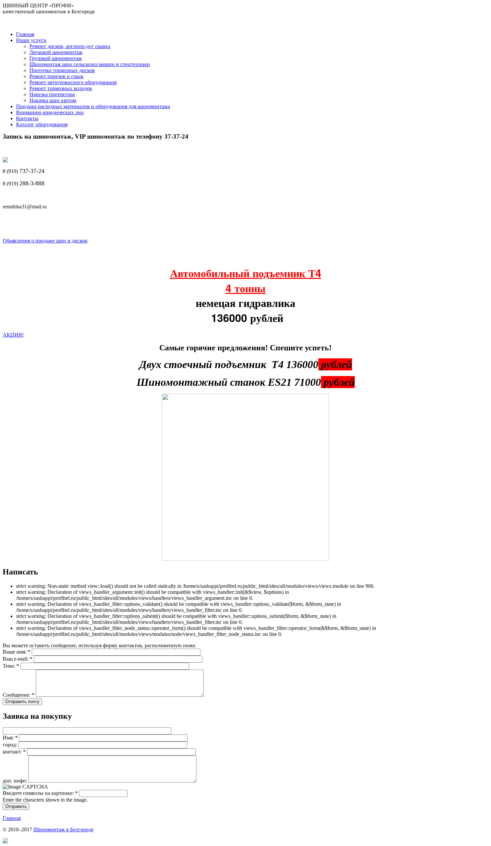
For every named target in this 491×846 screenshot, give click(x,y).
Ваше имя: (16, 652)
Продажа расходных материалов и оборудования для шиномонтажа (93, 106)
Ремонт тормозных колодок (60, 88)
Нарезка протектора (52, 94)
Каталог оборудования (41, 124)
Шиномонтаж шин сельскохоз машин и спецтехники (89, 64)
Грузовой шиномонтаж (55, 58)
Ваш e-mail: (17, 659)
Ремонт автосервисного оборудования (73, 82)
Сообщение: (18, 695)
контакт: (14, 751)
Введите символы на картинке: (40, 793)
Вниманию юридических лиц (50, 112)
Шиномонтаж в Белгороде (63, 829)
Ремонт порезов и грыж (56, 76)
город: (10, 744)
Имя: (10, 737)
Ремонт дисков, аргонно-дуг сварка (69, 46)
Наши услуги (31, 40)
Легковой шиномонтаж (56, 52)
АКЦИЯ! (13, 335)
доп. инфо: (15, 781)
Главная (25, 34)
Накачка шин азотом (52, 100)
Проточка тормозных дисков (62, 70)
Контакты (27, 118)
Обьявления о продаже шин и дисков (45, 240)
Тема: (11, 666)
